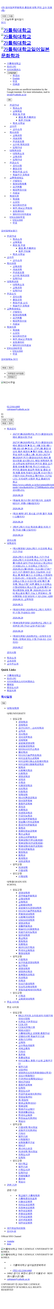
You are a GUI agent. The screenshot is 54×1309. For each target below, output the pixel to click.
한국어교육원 (25, 1115)
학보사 (21, 1121)
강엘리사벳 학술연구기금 (31, 1036)
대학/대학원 (13, 708)
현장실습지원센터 (27, 1118)
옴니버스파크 (25, 1148)
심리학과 (23, 788)
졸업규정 (17, 168)
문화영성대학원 (26, 914)
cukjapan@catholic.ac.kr (18, 409)
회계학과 (23, 858)
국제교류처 (24, 1048)
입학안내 (17, 147)
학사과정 (14, 132)
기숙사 (21, 1051)
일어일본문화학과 (27, 819)
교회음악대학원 (26, 999)
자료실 (16, 193)
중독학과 (23, 941)
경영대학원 (24, 892)
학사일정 (6, 696)
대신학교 (23, 1163)
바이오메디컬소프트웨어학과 (33, 761)
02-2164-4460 (13, 406)
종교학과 (23, 938)
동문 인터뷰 (24, 120)
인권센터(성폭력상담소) (30, 1079)
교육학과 (23, 902)
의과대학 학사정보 (27, 1151)
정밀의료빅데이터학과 (29, 989)
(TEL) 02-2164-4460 (22, 1270)
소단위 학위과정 (21, 144)
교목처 (21, 1042)
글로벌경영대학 (26, 743)
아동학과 (23, 791)
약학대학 (23, 794)
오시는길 (11, 1231)
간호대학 (23, 870)
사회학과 (23, 773)
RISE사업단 (24, 1030)
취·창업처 (23, 1100)
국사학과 (23, 734)
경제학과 (23, 725)
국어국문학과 (25, 737)
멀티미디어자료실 (22, 214)
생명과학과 (24, 923)
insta (9, 1244)
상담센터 (23, 1069)
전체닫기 (12, 377)
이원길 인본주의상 (27, 1021)
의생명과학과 (25, 813)
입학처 (21, 1088)
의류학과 (23, 809)
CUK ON (23, 1024)
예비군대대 (24, 1082)
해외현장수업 (19, 190)
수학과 (21, 782)
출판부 (21, 1179)
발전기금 (23, 1066)
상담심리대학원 (26, 920)
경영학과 (23, 722)
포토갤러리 (18, 211)
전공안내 (14, 105)
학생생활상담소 (26, 1112)
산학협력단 (24, 1139)
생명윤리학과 (25, 971)
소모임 (16, 202)
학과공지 (11, 428)
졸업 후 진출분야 (27, 117)
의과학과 (23, 977)
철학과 (21, 828)
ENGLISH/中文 (17, 217)
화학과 (21, 855)
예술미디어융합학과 (28, 929)
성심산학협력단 (26, 1075)
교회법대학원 (25, 905)
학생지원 (14, 196)
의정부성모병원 (26, 1207)
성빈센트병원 (25, 1220)
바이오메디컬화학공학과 (31, 764)
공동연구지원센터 (27, 1130)
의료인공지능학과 (27, 932)
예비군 (21, 1145)
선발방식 (17, 181)
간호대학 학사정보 (27, 1127)
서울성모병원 (25, 1201)
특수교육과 (24, 834)
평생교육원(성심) (27, 1103)
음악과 (21, 806)
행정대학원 (24, 953)
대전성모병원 (25, 1223)
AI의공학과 (24, 861)
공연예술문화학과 (27, 896)
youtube (10, 1241)
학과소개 (17, 108)
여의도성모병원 (26, 1204)
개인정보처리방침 (16, 1228)
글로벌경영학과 (26, 746)
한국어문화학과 (26, 849)
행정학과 (23, 852)
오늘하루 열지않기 (14, 19)
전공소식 (14, 162)
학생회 (16, 199)
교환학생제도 (16, 178)
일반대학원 (24, 935)
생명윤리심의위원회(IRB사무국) (34, 1072)
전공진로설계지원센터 (29, 1094)
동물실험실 (24, 1057)
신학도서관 (24, 1169)
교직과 (21, 731)
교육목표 (17, 111)
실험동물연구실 (26, 1142)
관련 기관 (12, 1185)
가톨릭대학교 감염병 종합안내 (34, 1033)
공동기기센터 (25, 1039)
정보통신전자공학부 (28, 822)
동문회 (21, 1054)
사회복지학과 (25, 770)
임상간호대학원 (26, 983)
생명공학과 (24, 776)
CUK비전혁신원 (26, 1027)
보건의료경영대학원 (28, 962)
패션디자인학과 (26, 947)
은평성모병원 (25, 1213)
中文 (15, 223)
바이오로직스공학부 (28, 758)
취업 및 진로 (19, 114)
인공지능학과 (25, 816)
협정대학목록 (19, 184)
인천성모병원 (25, 1216)
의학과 (21, 980)
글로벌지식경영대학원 (29, 908)
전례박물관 (24, 1175)
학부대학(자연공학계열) (30, 843)
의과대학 (23, 867)
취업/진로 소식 (20, 171)
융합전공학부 (25, 803)
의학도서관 (24, 1154)
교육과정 (17, 135)
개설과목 (17, 138)
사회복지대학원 (26, 917)
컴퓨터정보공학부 (27, 831)
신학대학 (23, 876)
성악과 (21, 779)
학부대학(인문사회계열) (30, 840)
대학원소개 (18, 153)
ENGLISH (18, 220)
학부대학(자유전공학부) (30, 846)
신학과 (21, 996)
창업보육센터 (25, 1097)
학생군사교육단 (26, 1109)
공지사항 (17, 165)
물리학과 (23, 752)
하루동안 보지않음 (16, 373)
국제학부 (23, 740)
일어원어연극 (19, 205)
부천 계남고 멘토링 (22, 208)
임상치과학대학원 (27, 986)
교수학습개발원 (26, 1045)
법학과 (21, 767)
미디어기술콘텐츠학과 (29, 755)
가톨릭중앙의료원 (27, 1198)
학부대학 (23, 1106)
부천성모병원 (25, 1210)
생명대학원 (24, 968)
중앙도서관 (24, 1091)
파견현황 (17, 187)
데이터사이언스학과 (28, 749)
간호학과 (23, 959)
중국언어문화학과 (27, 825)
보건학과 (23, 965)
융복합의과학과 (26, 974)
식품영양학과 (25, 785)
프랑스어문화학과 (27, 837)
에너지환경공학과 (27, 797)
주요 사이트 (13, 1002)
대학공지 (11, 543)
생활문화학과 (25, 926)
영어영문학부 (25, 800)
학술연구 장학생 (21, 174)
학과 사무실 (19, 123)
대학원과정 (15, 150)
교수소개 (17, 129)
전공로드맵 (18, 141)
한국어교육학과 (26, 950)
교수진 (13, 126)
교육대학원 (24, 899)
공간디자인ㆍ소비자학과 (31, 728)
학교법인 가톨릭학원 (29, 1195)
